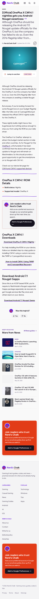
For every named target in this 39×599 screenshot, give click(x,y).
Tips (22, 497)
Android (5, 505)
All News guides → (30, 331)
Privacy (4, 593)
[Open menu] (25, 3)
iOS (3, 513)
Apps (22, 501)
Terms (11, 593)
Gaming (5, 489)
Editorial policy (7, 535)
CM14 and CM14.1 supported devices (17, 169)
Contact (5, 527)
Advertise (5, 539)
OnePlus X (6, 146)
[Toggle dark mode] (34, 3)
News (4, 9)
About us (5, 523)
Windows (24, 493)
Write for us (6, 531)
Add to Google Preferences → (22, 223)
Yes (16, 316)
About (17, 593)
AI (3, 509)
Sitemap (23, 593)
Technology (25, 489)
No (25, 316)
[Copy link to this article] (35, 43)
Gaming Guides (7, 501)
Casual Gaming (7, 493)
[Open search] (29, 3)
